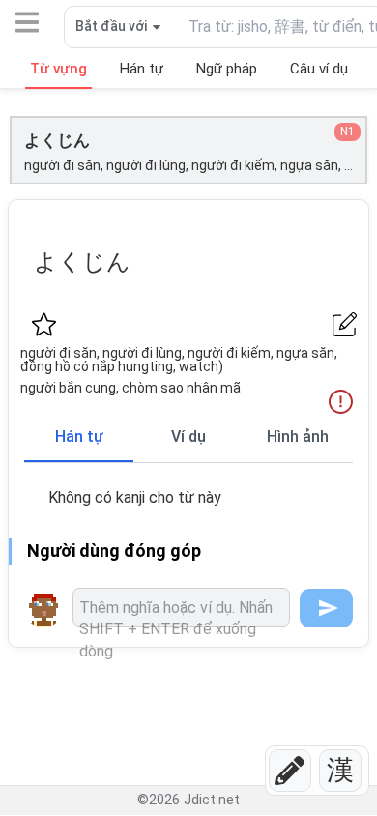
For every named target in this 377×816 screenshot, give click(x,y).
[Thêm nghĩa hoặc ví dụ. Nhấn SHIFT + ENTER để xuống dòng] (181, 607)
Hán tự (79, 436)
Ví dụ (188, 436)
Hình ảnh (298, 436)
